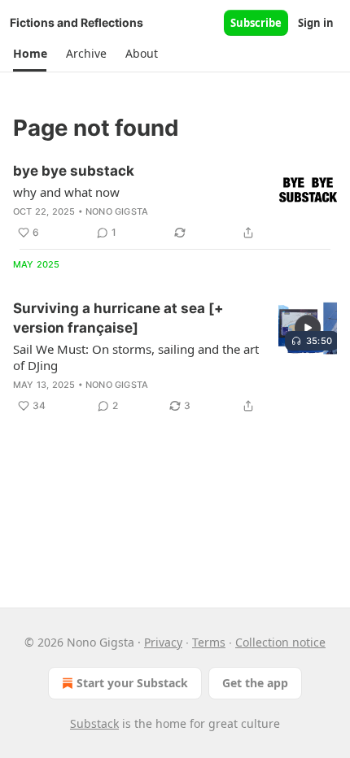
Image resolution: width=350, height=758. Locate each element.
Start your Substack (132, 682)
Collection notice (280, 642)
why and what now (66, 192)
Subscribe (256, 22)
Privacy (163, 642)
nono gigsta (116, 211)
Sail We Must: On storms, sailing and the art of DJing (136, 357)
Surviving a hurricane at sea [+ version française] (118, 318)
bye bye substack (73, 171)
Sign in (316, 22)
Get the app (255, 682)
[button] (29, 54)
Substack (94, 723)
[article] (175, 201)
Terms (208, 642)
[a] (308, 328)
